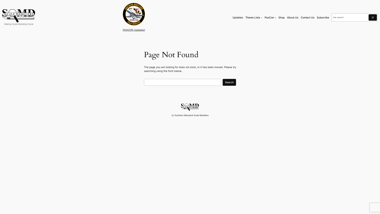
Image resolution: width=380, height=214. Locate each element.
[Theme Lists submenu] (261, 17)
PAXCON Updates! (134, 30)
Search (229, 82)
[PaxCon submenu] (275, 17)
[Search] (373, 17)
